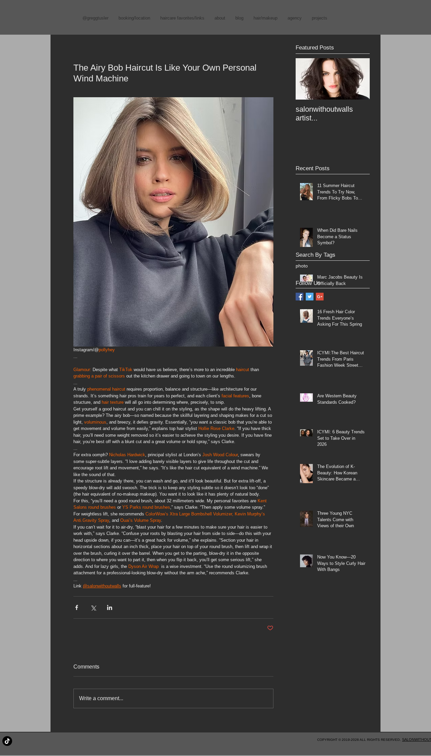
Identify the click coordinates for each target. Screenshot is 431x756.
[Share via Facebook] (76, 607)
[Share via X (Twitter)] (93, 607)
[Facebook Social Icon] (299, 296)
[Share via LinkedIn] (109, 607)
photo (302, 265)
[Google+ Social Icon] (320, 296)
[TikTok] (7, 741)
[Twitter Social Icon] (309, 296)
